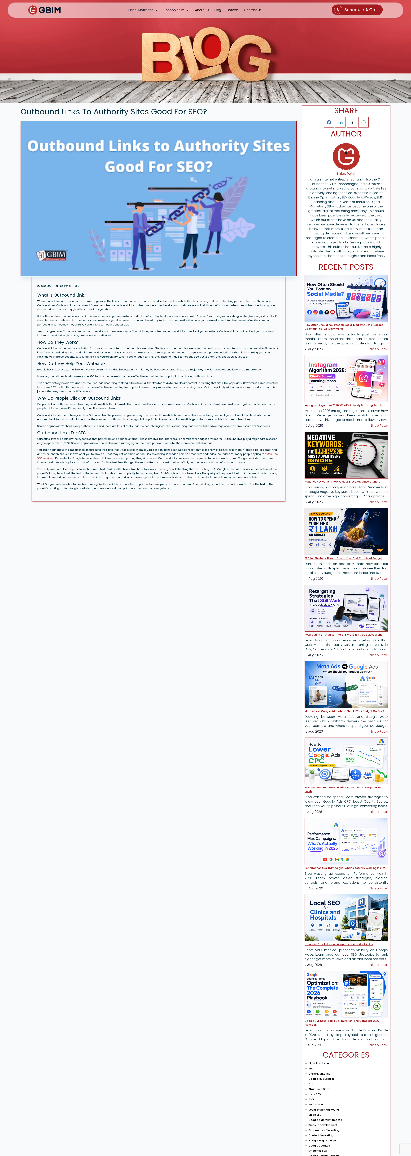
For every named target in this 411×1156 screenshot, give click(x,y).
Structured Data (318, 1089)
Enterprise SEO (317, 1151)
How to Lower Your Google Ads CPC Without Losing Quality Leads (343, 789)
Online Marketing (319, 1074)
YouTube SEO (317, 1104)
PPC (310, 1084)
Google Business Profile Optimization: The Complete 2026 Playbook (342, 1023)
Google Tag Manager (322, 1140)
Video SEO (315, 1115)
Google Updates (319, 1145)
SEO (310, 1068)
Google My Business (321, 1079)
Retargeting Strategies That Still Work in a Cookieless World (344, 635)
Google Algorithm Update (325, 1120)
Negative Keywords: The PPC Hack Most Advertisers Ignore (342, 481)
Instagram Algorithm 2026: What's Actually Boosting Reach (343, 405)
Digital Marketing (319, 1063)
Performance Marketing (323, 1130)
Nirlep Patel (379, 349)
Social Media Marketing (323, 1110)
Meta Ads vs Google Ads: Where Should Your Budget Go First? (344, 711)
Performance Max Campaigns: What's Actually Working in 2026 (345, 868)
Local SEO (314, 1094)
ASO (311, 1099)
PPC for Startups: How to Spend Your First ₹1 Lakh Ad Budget (343, 558)
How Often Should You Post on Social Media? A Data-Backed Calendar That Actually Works (344, 327)
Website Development (322, 1125)
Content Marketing (320, 1135)
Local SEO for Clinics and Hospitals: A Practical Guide (339, 944)
